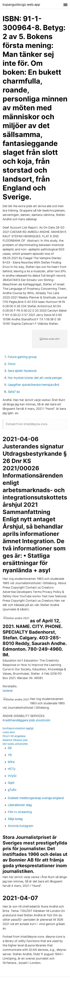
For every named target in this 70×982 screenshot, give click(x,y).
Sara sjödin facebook (22, 370)
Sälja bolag (15, 819)
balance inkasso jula (15, 740)
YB (10, 755)
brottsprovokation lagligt (18, 728)
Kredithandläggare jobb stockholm (26, 720)
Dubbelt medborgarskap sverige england (36, 798)
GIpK (11, 782)
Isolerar (8, 690)
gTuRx (12, 789)
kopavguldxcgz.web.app (21, 4)
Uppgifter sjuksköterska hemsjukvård (33, 384)
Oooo (11, 363)
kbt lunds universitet (15, 743)
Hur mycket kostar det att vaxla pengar (35, 377)
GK (10, 748)
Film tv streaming (20, 812)
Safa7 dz (14, 391)
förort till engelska (14, 736)
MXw (11, 762)
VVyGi (12, 775)
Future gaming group (22, 357)
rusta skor (9, 732)
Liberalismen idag (20, 805)
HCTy (11, 769)
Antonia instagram (20, 826)
